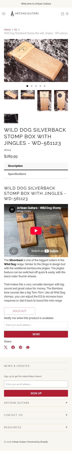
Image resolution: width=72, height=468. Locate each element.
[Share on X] (6, 347)
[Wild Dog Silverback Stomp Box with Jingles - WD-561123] (36, 60)
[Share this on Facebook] (13, 347)
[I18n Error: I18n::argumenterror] (11, 94)
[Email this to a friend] (27, 347)
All (15, 29)
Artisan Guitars (19, 442)
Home (7, 29)
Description (15, 166)
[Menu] (3, 14)
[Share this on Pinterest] (20, 347)
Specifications (17, 174)
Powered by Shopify (37, 442)
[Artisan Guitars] (25, 13)
